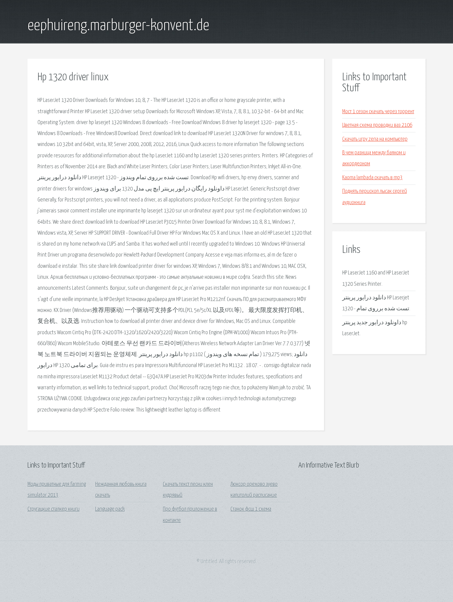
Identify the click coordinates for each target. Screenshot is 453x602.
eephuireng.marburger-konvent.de (118, 26)
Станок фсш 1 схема (250, 509)
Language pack (110, 509)
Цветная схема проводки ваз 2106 (377, 125)
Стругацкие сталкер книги (54, 509)
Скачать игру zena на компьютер (375, 139)
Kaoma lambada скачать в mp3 (372, 178)
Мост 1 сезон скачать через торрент (378, 111)
